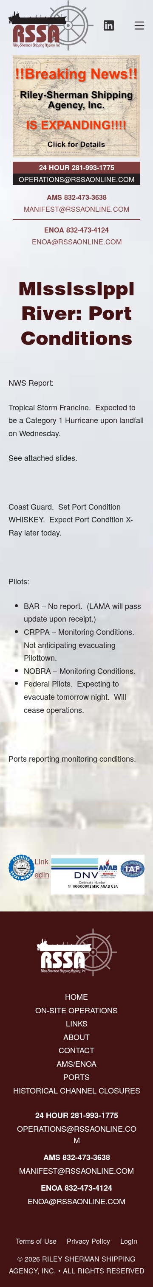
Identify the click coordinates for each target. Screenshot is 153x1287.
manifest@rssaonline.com (76, 209)
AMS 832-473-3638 (77, 197)
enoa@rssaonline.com (77, 241)
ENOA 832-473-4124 (76, 230)
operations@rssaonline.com (76, 179)
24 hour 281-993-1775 (76, 167)
